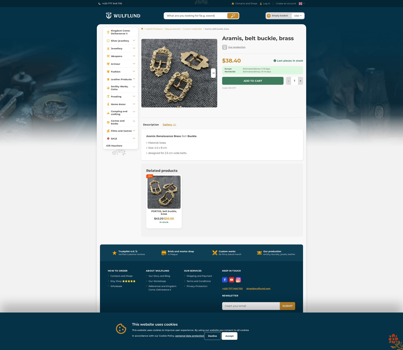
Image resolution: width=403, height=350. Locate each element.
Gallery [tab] (169, 124)
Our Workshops (157, 281)
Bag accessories (172, 29)
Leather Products (154, 29)
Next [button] (213, 73)
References (155, 286)
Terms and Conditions (199, 281)
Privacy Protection (197, 286)
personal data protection (189, 335)
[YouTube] (231, 279)
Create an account (286, 3)
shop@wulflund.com (258, 288)
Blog (167, 276)
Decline (212, 336)
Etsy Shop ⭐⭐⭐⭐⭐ (123, 281)
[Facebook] (224, 279)
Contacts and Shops (246, 3)
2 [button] (180, 106)
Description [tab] (151, 124)
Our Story (154, 276)
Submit (287, 305)
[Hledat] (233, 16)
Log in (266, 3)
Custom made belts (192, 29)
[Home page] (142, 29)
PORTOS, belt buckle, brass (164, 212)
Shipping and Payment (199, 276)
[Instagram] (238, 279)
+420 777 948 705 (112, 3)
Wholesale (116, 286)
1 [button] (177, 106)
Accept (229, 336)
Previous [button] (145, 73)
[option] (179, 73)
